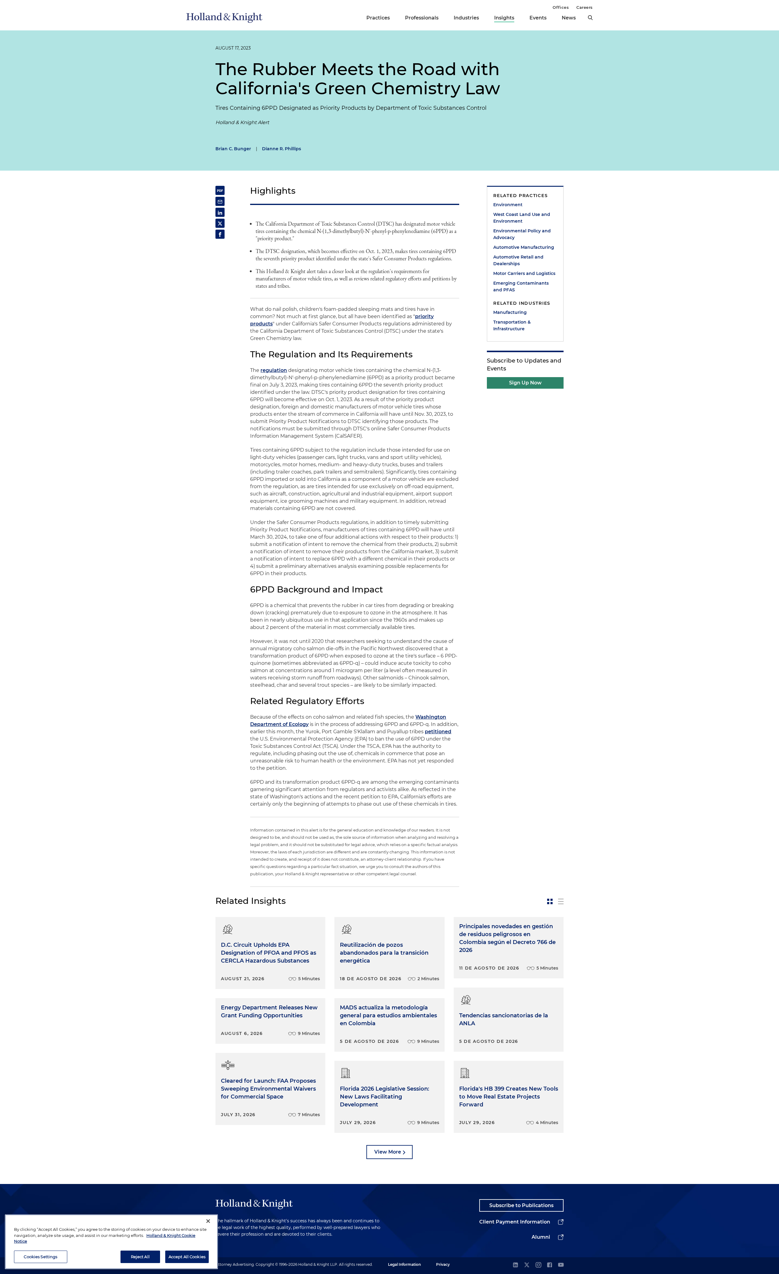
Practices (378, 18)
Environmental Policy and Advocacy (522, 234)
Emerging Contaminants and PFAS (521, 286)
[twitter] (526, 1265)
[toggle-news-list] (561, 901)
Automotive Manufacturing (523, 247)
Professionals (421, 18)
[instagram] (538, 1265)
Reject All (140, 1256)
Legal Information (404, 1264)
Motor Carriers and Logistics (524, 273)
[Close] (208, 1221)
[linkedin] (515, 1265)
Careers (584, 7)
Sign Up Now (525, 383)
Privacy (443, 1264)
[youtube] (561, 1265)
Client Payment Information (514, 1222)
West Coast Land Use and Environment (521, 218)
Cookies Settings (40, 1256)
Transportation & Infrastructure (512, 325)
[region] (111, 1241)
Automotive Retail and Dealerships (518, 260)
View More (387, 1152)
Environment (507, 204)
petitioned (438, 731)
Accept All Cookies (187, 1256)
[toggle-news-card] (550, 901)
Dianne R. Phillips (281, 148)
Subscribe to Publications (521, 1205)
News (569, 18)
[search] (590, 17)
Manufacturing (510, 312)
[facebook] (549, 1265)
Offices (561, 7)
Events (538, 18)
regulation (273, 370)
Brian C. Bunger (233, 148)
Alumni (541, 1237)
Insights (504, 18)
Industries (466, 18)
